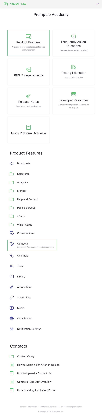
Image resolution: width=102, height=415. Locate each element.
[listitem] (28, 43)
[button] (97, 3)
